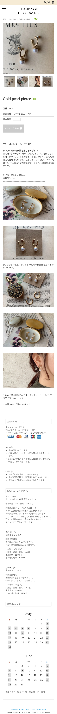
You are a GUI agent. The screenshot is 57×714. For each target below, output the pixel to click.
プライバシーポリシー (38, 709)
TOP (4, 19)
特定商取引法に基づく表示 (20, 709)
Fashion (13, 19)
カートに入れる (12, 128)
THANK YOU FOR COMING (28, 11)
